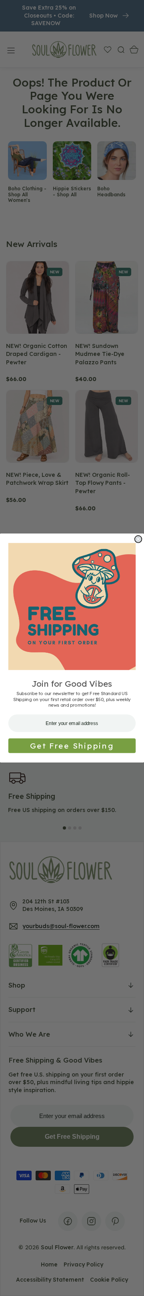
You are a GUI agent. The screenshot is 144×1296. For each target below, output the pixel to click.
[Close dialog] (138, 539)
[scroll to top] (130, 1282)
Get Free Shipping (72, 746)
